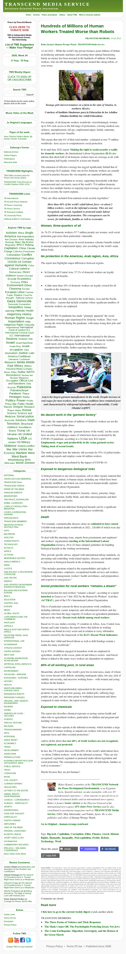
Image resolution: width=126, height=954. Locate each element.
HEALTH (8, 685)
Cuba (31, 265)
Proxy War (11, 403)
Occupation (12, 380)
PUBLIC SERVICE (12, 766)
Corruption (27, 258)
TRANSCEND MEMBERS (15, 521)
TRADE (7, 747)
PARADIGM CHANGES (14, 697)
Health (29, 310)
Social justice (25, 416)
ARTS (6, 733)
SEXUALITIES (10, 787)
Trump (21, 430)
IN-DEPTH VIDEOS (12, 834)
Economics (24, 278)
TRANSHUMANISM (12, 730)
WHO (28, 459)
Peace (25, 393)
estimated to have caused (104, 524)
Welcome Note (10, 162)
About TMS (72, 15)
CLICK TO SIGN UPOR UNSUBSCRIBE (20, 78)
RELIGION (8, 726)
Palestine (24, 387)
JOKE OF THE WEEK (13, 827)
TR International (11, 198)
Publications (9, 159)
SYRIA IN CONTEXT (13, 648)
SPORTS (8, 807)
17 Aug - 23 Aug (19, 60)
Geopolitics (15, 307)
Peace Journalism (49, 15)
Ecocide (12, 279)
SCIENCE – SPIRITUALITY (16, 803)
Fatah (10, 295)
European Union (15, 292)
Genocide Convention (19, 304)
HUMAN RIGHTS (11, 541)
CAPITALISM (9, 667)
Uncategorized (10, 841)
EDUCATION (9, 600)
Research (29, 407)
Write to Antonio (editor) (89, 15)
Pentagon (15, 397)
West (31, 453)
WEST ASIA (9, 655)
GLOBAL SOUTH (11, 613)
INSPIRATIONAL (11, 810)
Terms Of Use (10, 918)
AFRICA (7, 551)
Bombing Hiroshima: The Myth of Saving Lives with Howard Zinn (18, 893)
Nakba (21, 372)
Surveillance (25, 427)
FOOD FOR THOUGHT (14, 814)
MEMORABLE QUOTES (14, 558)
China (22, 248)
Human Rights (15, 317)
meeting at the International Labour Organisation (75, 542)
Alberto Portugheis (12, 891)
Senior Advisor (72, 803)
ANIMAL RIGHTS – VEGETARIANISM (12, 795)
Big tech (51, 834)
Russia (26, 410)
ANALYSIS (8, 537)
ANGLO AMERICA (12, 562)
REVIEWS (8, 707)
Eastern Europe (25, 275)
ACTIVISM (8, 555)
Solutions (20, 420)
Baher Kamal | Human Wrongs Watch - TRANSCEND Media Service (73, 44)
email (67, 849)
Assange (9, 242)
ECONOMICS (10, 743)
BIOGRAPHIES (10, 496)
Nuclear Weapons (19, 378)
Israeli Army (15, 346)
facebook (110, 849)
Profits (30, 401)
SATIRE (7, 710)
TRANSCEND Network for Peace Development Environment (88, 786)
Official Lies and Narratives (20, 382)
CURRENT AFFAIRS (13, 784)
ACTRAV (47, 600)
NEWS (7, 565)
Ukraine (12, 434)
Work (58, 841)
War (8, 449)
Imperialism (16, 321)
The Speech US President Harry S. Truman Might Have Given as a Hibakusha (19, 877)
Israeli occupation (20, 347)
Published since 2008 (98, 946)
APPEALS (8, 626)
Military (18, 365)
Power (21, 400)
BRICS (20, 244)
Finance (18, 295)
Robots (105, 837)
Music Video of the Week (15, 854)
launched (46, 596)
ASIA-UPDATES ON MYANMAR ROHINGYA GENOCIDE (18, 586)
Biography (10, 245)
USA (23, 438)
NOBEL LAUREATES (13, 503)
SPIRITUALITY (10, 817)
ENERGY (8, 581)
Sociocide (9, 420)
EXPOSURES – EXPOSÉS (16, 678)
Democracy (15, 272)
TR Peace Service (12, 209)
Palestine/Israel (19, 390)
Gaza (11, 301)
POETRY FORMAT (12, 820)
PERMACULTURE (12, 757)
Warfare (21, 453)
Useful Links (9, 914)
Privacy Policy (10, 925)
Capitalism (11, 248)
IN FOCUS (8, 548)
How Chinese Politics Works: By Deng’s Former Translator (18, 137)
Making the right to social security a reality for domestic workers (79, 151)
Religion (18, 406)
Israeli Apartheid (24, 343)
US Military (23, 442)
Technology (47, 841)
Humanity (55, 837)
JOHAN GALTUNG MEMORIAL (18, 479)
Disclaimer (8, 921)
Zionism (29, 462)
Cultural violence (19, 268)
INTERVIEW (9, 736)
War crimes (19, 449)
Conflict (26, 254)
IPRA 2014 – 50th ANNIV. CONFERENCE (15, 849)
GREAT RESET (11, 740)
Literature (14, 359)
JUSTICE (8, 568)
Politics (11, 400)
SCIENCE (8, 719)
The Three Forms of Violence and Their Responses (72, 922)
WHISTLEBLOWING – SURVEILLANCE (13, 689)
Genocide (24, 301)
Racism (8, 406)
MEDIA (7, 610)
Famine (29, 292)
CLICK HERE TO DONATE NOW (19, 29)
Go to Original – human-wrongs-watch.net (64, 824)
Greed (105, 834)
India (27, 321)
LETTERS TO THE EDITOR (16, 790)
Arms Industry (26, 239)
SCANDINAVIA (10, 644)
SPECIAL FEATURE (13, 723)
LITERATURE (10, 773)
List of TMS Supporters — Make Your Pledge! (19, 46)
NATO (30, 372)
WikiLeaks (9, 463)
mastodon (90, 849)
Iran (31, 339)
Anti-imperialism (25, 236)
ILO (108, 153)
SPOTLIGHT (9, 623)
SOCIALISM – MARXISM (15, 674)
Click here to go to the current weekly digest (65, 912)
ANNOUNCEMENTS (13, 493)
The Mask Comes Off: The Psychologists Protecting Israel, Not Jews (82, 926)
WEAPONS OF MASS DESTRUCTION (13, 526)
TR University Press (12, 215)
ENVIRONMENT (11, 671)
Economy (15, 282)
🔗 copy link (49, 855)
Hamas (20, 310)
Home (28, 15)
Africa (21, 232)
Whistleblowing (16, 459)
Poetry (26, 397)
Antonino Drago (11, 883)
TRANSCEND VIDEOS (14, 486)
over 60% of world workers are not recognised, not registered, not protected (79, 742)
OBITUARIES (10, 824)
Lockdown (25, 359)
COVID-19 (14, 261)
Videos (62, 15)
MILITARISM (9, 534)
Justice (23, 353)
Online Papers (10, 155)
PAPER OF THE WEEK (14, 489)
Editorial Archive (11, 152)
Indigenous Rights (13, 324)
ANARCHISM (10, 754)
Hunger (30, 318)
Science (12, 413)
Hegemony (14, 314)
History (27, 314)
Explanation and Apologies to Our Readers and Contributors (19, 869)
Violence (10, 446)
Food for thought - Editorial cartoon (19, 296)
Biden (18, 242)
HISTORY (8, 681)
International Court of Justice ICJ (21, 328)
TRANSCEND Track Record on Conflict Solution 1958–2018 (18, 183)
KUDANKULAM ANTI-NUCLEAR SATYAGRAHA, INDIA (18, 762)
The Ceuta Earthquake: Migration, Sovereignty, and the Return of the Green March (81, 932)
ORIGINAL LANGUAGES (15, 831)
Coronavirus (12, 258)
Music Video (10, 372)
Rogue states (14, 410)
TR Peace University (13, 205)
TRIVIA (7, 770)
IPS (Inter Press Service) (88, 806)
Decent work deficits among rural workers (86, 617)
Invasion (23, 339)
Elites (24, 282)
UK (28, 430)
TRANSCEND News (13, 482)
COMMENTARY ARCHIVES (16, 845)
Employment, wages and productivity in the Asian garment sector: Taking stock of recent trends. (77, 444)
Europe (26, 289)
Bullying (29, 245)
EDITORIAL (9, 475)
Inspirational (12, 327)
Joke (26, 350)
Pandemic (15, 393)
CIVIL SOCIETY (11, 780)
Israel (10, 342)
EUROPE (8, 606)
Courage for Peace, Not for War (18, 901)
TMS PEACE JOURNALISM (16, 499)
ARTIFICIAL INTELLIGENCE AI (17, 664)
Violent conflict (25, 446)
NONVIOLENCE (11, 518)
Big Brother (28, 242)
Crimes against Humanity (18, 263)
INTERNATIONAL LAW (14, 641)
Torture (12, 430)
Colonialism (14, 254)
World (19, 462)
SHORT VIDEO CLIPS (14, 838)
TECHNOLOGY (11, 544)
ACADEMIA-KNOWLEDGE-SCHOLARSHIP (16, 659)
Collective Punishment (24, 251)
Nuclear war (27, 375)
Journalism (11, 353)
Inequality (29, 325)
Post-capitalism (82, 837)
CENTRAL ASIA (11, 603)
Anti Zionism (11, 239)
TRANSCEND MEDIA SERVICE (47, 4)
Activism (11, 232)
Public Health (25, 403)
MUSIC (7, 777)
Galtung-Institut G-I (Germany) (17, 219)
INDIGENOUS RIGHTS (14, 694)
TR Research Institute (13, 212)
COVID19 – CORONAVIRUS (16, 800)
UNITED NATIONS (12, 651)
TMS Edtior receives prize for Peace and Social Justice (17, 176)
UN (20, 434)
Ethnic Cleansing (20, 287)
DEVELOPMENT (11, 750)
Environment (15, 285)
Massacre (10, 362)
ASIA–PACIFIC (10, 578)
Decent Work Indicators (104, 635)
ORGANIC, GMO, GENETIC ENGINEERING (16, 702)
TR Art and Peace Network (15, 202)
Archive (36, 15)
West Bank (19, 456)
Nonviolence (13, 375)
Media (21, 362)
